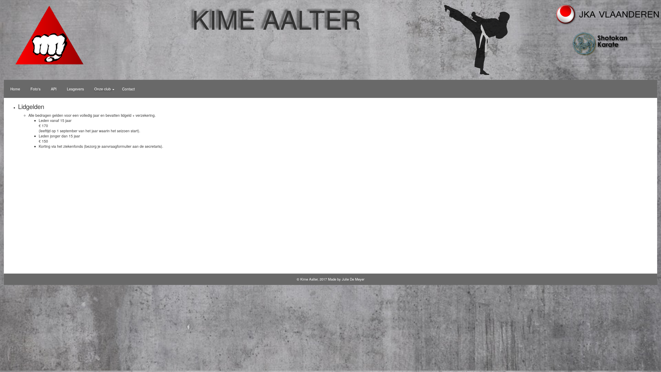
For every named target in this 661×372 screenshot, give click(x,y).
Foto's (35, 88)
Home (15, 88)
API (54, 88)
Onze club (103, 88)
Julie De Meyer (353, 279)
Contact (128, 88)
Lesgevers (75, 88)
